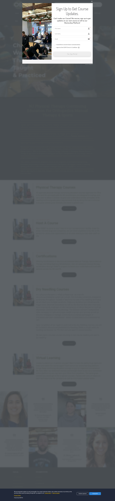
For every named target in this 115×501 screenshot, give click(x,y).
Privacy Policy (17, 495)
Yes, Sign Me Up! (72, 54)
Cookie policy (48, 493)
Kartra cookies (56, 493)
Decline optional (82, 493)
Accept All (95, 493)
